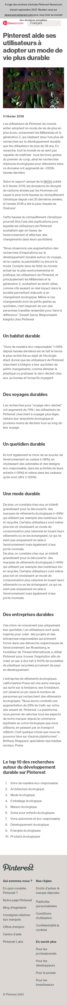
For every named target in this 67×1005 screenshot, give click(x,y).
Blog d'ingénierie (14, 907)
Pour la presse (46, 973)
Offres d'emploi (13, 927)
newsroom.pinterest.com (19, 14)
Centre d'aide (12, 934)
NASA (48, 181)
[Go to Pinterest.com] (18, 867)
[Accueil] (5, 23)
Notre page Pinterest (17, 900)
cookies (41, 930)
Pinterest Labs (13, 942)
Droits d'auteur (46, 888)
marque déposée (47, 893)
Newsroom (15, 23)
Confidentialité (46, 925)
